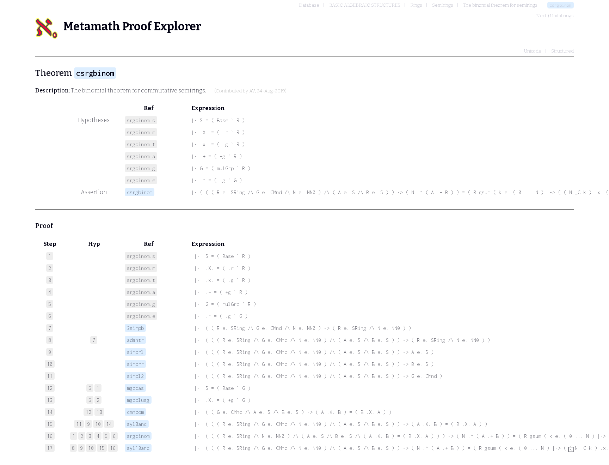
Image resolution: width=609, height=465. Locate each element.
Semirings (442, 5)
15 (102, 448)
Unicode (532, 51)
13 (99, 412)
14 (109, 424)
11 (79, 424)
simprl (135, 352)
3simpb (135, 328)
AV (252, 91)
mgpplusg (138, 400)
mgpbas (135, 388)
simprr (135, 364)
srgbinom (138, 436)
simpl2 (135, 376)
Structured (562, 51)
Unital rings (562, 15)
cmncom (135, 412)
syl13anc (138, 448)
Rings (416, 5)
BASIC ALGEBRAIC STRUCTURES (364, 5)
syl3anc (137, 424)
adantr (135, 340)
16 (113, 448)
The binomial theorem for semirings (500, 5)
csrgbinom (560, 5)
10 (98, 424)
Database (309, 5)
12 (88, 412)
